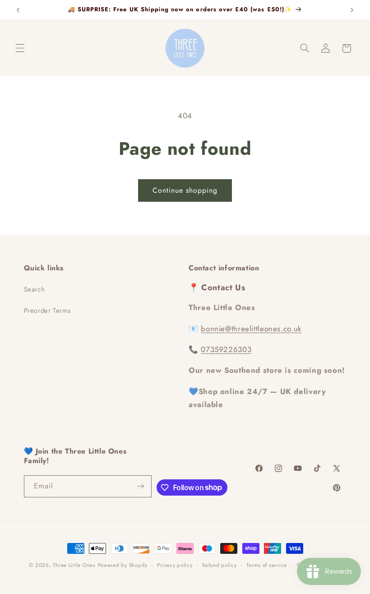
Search (34, 289)
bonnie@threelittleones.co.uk (251, 328)
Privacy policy (174, 565)
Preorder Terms (47, 311)
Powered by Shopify (123, 565)
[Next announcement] (352, 10)
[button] (19, 48)
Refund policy (219, 565)
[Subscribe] (140, 486)
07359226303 (226, 349)
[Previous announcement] (18, 10)
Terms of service (266, 565)
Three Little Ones (74, 565)
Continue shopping (185, 190)
